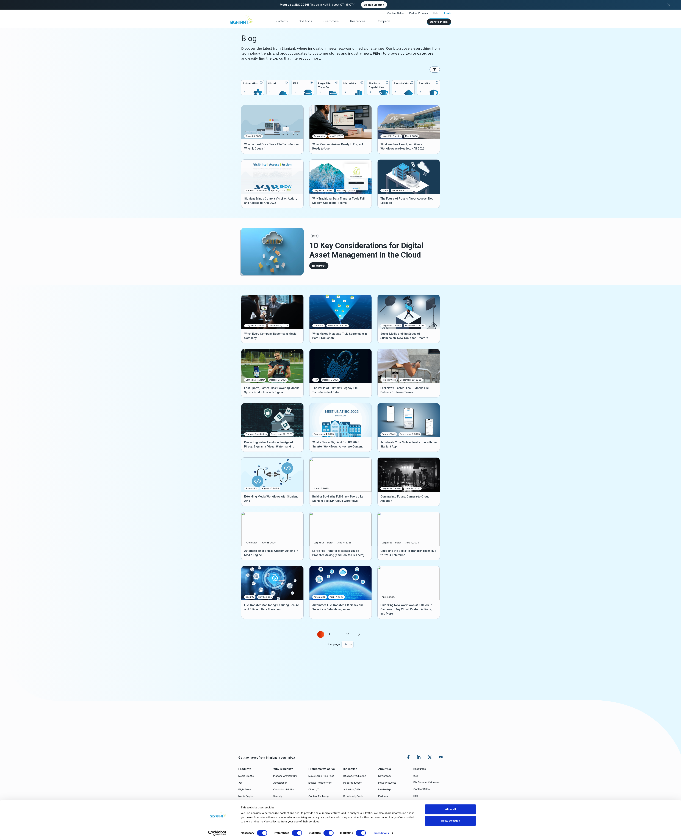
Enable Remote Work (320, 782)
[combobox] (347, 644)
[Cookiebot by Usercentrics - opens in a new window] (217, 833)
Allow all (450, 809)
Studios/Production (354, 776)
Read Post (319, 265)
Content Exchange (318, 796)
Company (383, 21)
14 (348, 634)
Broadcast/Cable (353, 796)
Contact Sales (395, 13)
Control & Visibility (283, 789)
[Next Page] (359, 634)
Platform (281, 21)
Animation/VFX (351, 789)
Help (435, 13)
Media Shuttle (246, 776)
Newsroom (384, 776)
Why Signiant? (283, 769)
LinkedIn (418, 757)
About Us (384, 769)
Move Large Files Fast (321, 776)
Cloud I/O (314, 789)
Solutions (305, 21)
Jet (240, 782)
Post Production (352, 782)
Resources (357, 21)
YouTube (441, 758)
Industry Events (387, 782)
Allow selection (450, 820)
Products (244, 769)
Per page (334, 644)
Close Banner (669, 5)
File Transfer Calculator (426, 782)
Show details (381, 833)
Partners (383, 796)
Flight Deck (244, 789)
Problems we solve (321, 769)
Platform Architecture (285, 776)
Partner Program (418, 13)
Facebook (408, 757)
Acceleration (280, 782)
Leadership (384, 789)
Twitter (430, 757)
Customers (331, 21)
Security (278, 796)
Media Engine (245, 796)
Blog (314, 235)
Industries (350, 769)
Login (447, 13)
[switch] (297, 833)
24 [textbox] (346, 644)
